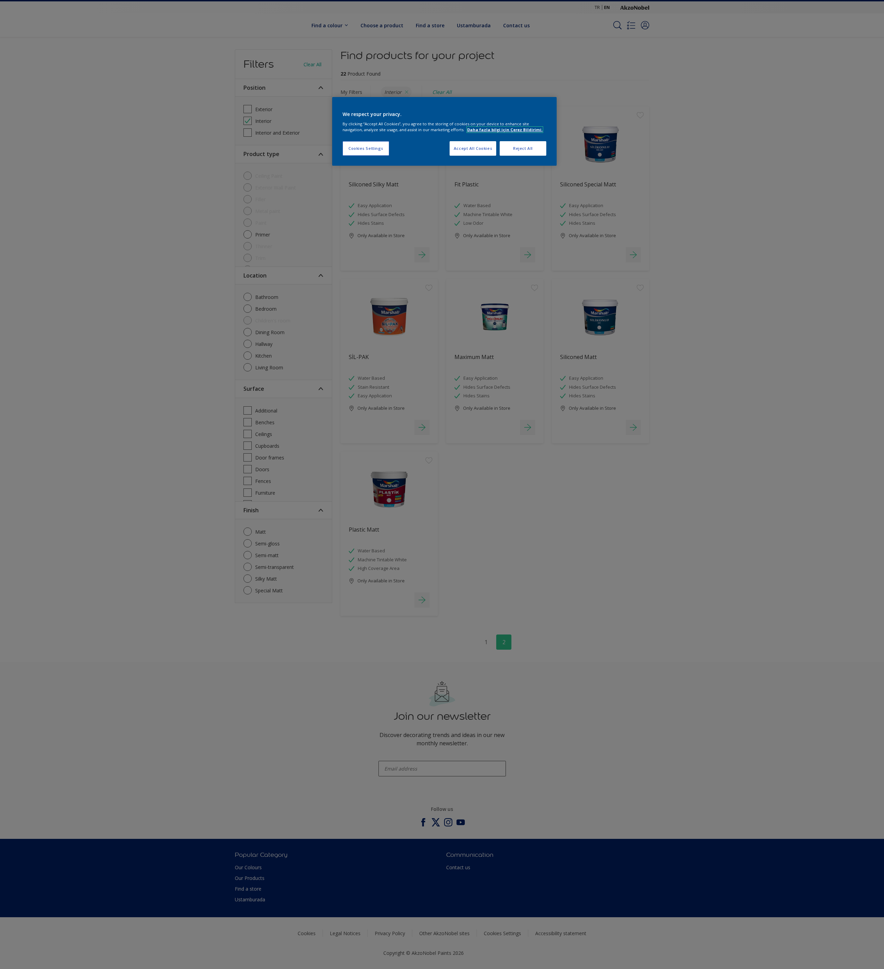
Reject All (523, 148)
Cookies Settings (365, 148)
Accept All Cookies (473, 148)
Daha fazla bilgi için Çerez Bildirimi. (504, 129)
